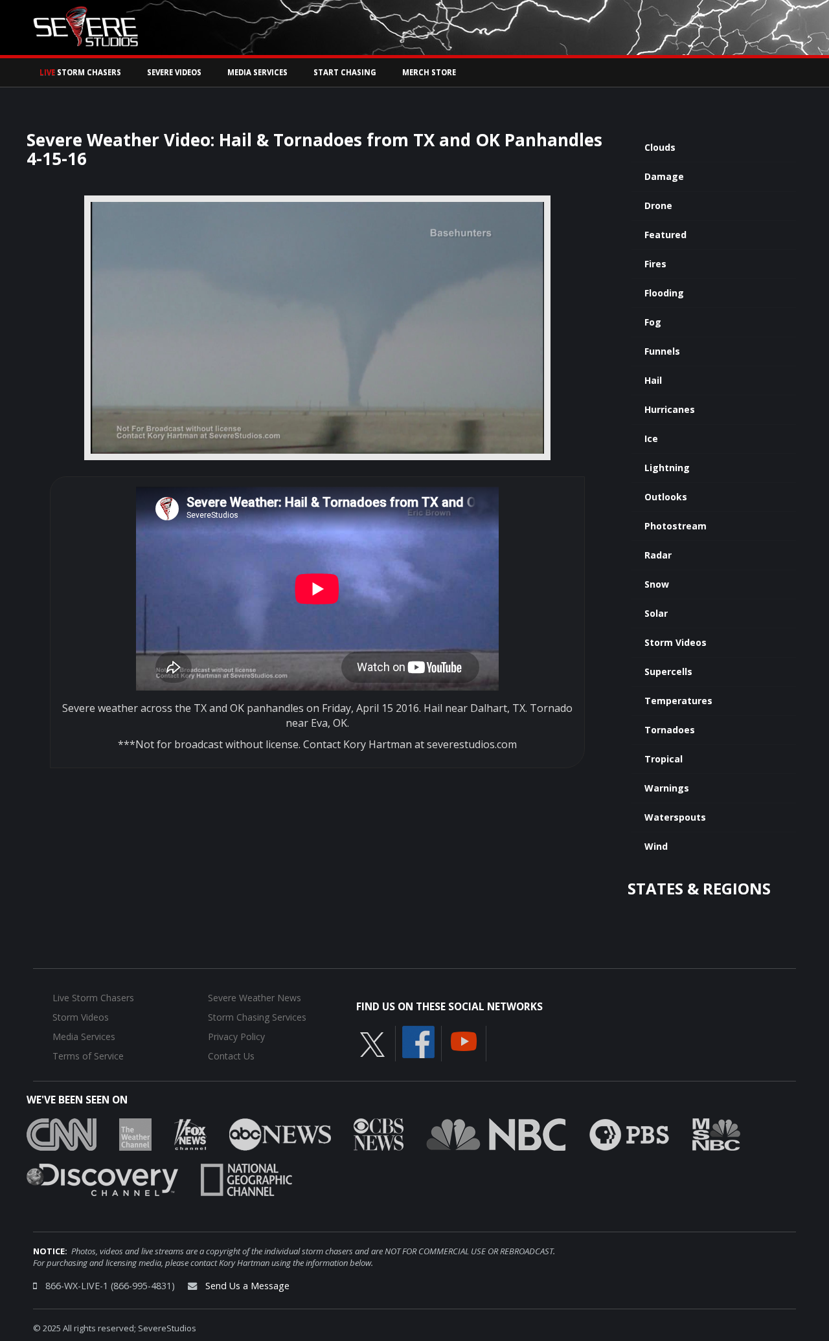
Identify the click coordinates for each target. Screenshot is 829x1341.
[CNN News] (62, 1133)
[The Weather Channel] (135, 1133)
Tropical (663, 759)
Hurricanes (669, 409)
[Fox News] (190, 1133)
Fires (655, 264)
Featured (665, 234)
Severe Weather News (254, 998)
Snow (656, 584)
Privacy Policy (236, 1036)
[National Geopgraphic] (246, 1178)
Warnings (666, 788)
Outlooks (665, 497)
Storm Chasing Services (257, 1017)
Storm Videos (675, 642)
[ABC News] (280, 1133)
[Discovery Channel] (102, 1178)
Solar (656, 613)
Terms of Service (88, 1056)
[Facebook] (418, 1041)
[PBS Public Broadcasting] (629, 1133)
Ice (651, 438)
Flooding (664, 293)
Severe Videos (174, 72)
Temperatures (678, 700)
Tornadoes (669, 730)
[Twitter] (372, 1043)
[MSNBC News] (716, 1133)
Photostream (675, 526)
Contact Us (231, 1056)
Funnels (662, 351)
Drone (658, 205)
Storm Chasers (80, 72)
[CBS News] (378, 1133)
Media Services (257, 72)
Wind (656, 846)
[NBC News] (496, 1133)
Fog (652, 322)
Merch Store (429, 72)
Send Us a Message (247, 1286)
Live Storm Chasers (93, 998)
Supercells (668, 671)
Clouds (660, 147)
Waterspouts (675, 817)
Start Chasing (344, 72)
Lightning (667, 467)
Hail (653, 380)
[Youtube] (463, 1040)
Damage (664, 176)
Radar (658, 555)
